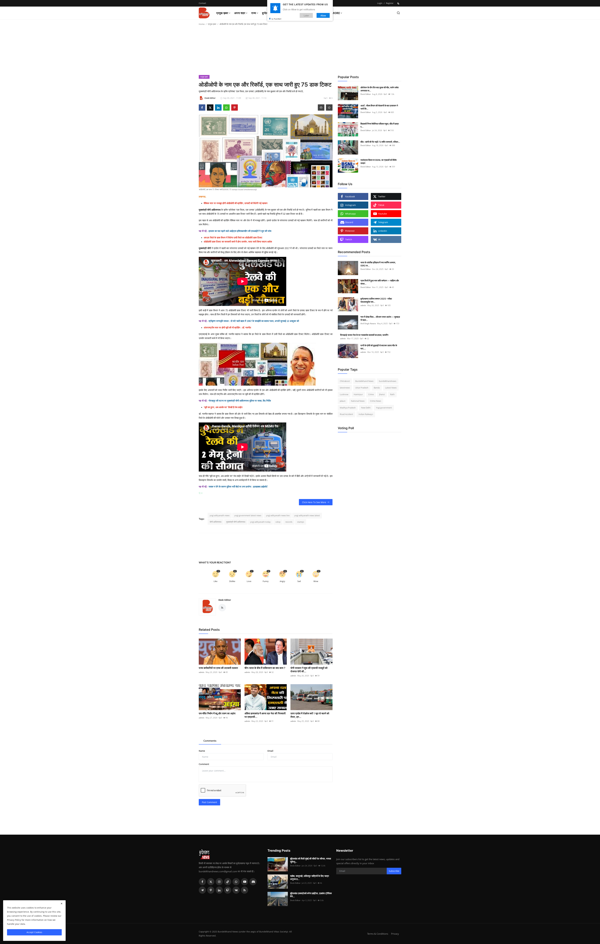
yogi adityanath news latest (307, 515)
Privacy (395, 933)
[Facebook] (202, 881)
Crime (371, 394)
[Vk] (236, 890)
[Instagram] (219, 881)
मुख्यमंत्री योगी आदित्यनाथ (210, 209)
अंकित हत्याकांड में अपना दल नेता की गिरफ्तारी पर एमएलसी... (265, 715)
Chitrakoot (345, 381)
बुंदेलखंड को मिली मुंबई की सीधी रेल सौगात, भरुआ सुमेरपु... (310, 860)
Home (202, 24)
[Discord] (253, 881)
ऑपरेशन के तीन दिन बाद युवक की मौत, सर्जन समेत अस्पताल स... (379, 89)
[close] (61, 903)
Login (379, 3)
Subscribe (394, 870)
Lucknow (344, 394)
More (336, 13)
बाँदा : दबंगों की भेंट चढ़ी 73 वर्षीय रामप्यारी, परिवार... (380, 141)
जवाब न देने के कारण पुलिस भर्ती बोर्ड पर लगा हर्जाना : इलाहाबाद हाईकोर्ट (238, 486)
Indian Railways (366, 414)
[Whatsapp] (236, 881)
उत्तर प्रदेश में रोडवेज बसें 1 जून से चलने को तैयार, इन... (309, 715)
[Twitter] (210, 881)
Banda (377, 387)
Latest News (391, 387)
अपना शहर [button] (239, 13)
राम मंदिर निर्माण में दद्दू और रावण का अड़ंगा (217, 713)
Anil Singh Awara (368, 323)
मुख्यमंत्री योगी (205, 248)
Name (202, 750)
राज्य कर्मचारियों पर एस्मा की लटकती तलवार (218, 667)
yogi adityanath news (220, 515)
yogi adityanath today (260, 521)
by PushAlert (276, 18)
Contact (202, 3)
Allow (323, 15)
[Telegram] (202, 890)
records (288, 521)
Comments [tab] (209, 740)
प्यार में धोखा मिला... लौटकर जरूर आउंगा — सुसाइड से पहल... (380, 318)
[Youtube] (244, 881)
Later (306, 15)
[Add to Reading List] (329, 107)
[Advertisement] (300, 51)
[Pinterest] (210, 890)
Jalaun (342, 401)
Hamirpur (358, 394)
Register (389, 3)
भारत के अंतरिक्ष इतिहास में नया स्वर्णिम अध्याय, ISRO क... (378, 264)
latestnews (345, 387)
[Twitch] (227, 890)
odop (277, 521)
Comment (204, 764)
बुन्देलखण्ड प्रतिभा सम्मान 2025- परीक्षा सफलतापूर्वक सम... (376, 300)
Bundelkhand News (364, 381)
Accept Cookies (34, 932)
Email (270, 750)
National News (358, 401)
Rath (392, 394)
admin (201, 672)
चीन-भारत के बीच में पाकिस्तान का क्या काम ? (265, 667)
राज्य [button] (253, 13)
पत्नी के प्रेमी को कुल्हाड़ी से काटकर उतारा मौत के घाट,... (378, 347)
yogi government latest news (247, 515)
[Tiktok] (227, 881)
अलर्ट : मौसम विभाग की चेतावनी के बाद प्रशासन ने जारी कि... (379, 107)
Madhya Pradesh (348, 407)
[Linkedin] (219, 890)
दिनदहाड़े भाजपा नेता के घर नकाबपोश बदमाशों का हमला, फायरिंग (364, 335)
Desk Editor (224, 599)
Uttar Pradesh (361, 387)
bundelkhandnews (387, 381)
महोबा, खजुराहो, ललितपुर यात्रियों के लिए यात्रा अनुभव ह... (309, 877)
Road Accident (346, 414)
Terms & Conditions (377, 933)
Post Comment (209, 802)
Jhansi (382, 394)
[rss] (244, 890)
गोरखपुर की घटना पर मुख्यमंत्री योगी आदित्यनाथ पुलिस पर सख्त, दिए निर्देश (240, 400)
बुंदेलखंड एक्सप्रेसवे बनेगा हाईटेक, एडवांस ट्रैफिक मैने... (311, 895)
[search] (398, 13)
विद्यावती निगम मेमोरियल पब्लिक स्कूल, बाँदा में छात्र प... (379, 125)
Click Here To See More (314, 502)
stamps (300, 521)
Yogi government (384, 407)
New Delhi (365, 407)
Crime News (375, 401)
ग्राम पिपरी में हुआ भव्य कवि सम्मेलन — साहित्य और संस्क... (379, 282)
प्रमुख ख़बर (212, 24)
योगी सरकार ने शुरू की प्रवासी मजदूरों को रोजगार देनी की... (309, 669)
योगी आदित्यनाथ (215, 521)
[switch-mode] (399, 3)
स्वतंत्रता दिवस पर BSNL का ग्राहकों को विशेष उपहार (378, 161)
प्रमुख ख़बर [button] (222, 13)
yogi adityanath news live (278, 515)
